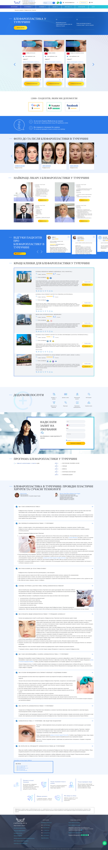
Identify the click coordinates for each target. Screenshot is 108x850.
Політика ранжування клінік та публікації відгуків (24, 838)
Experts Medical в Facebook (74, 822)
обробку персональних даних (76, 440)
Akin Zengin (46, 165)
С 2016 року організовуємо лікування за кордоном (29, 3)
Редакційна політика (18, 833)
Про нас (67, 6)
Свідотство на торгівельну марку (20, 843)
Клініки (41, 6)
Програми (14, 6)
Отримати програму (32, 83)
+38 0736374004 (46, 825)
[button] (12, 156)
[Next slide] (93, 64)
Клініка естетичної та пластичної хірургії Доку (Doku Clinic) (58, 354)
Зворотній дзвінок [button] (45, 837)
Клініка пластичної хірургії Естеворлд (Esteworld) (54, 294)
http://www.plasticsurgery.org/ (22, 770)
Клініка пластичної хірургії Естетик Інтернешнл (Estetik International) (62, 334)
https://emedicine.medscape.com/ (22, 768)
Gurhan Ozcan (20, 165)
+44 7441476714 (46, 832)
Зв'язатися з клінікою (76, 443)
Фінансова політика (18, 835)
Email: (67, 428)
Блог (93, 6)
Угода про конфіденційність (19, 830)
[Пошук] (54, 3)
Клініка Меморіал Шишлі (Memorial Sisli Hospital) (54, 271)
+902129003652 (46, 827)
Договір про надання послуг (19, 828)
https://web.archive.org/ (21, 769)
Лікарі (55, 6)
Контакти (81, 6)
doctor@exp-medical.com (46, 822)
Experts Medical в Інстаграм (74, 825)
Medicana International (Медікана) (48, 314)
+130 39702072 (46, 835)
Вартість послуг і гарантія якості (75, 832)
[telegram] (60, 3)
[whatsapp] (105, 843)
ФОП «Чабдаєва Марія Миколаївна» (21, 840)
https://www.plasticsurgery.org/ (22, 765)
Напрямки (27, 6)
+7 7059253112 (46, 830)
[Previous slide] (14, 64)
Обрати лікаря (20, 27)
